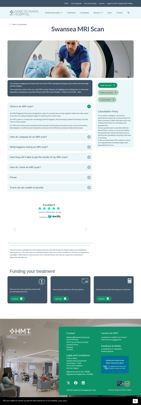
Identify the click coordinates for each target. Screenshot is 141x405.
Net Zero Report (72, 368)
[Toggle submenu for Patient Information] (61, 12)
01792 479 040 (72, 340)
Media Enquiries (107, 351)
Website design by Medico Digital (119, 390)
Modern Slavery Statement (76, 361)
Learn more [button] (62, 401)
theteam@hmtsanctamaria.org (77, 337)
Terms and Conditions (74, 365)
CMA (79, 363)
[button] (50, 106)
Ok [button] (135, 401)
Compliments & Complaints (111, 349)
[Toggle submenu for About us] (102, 12)
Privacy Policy (71, 358)
